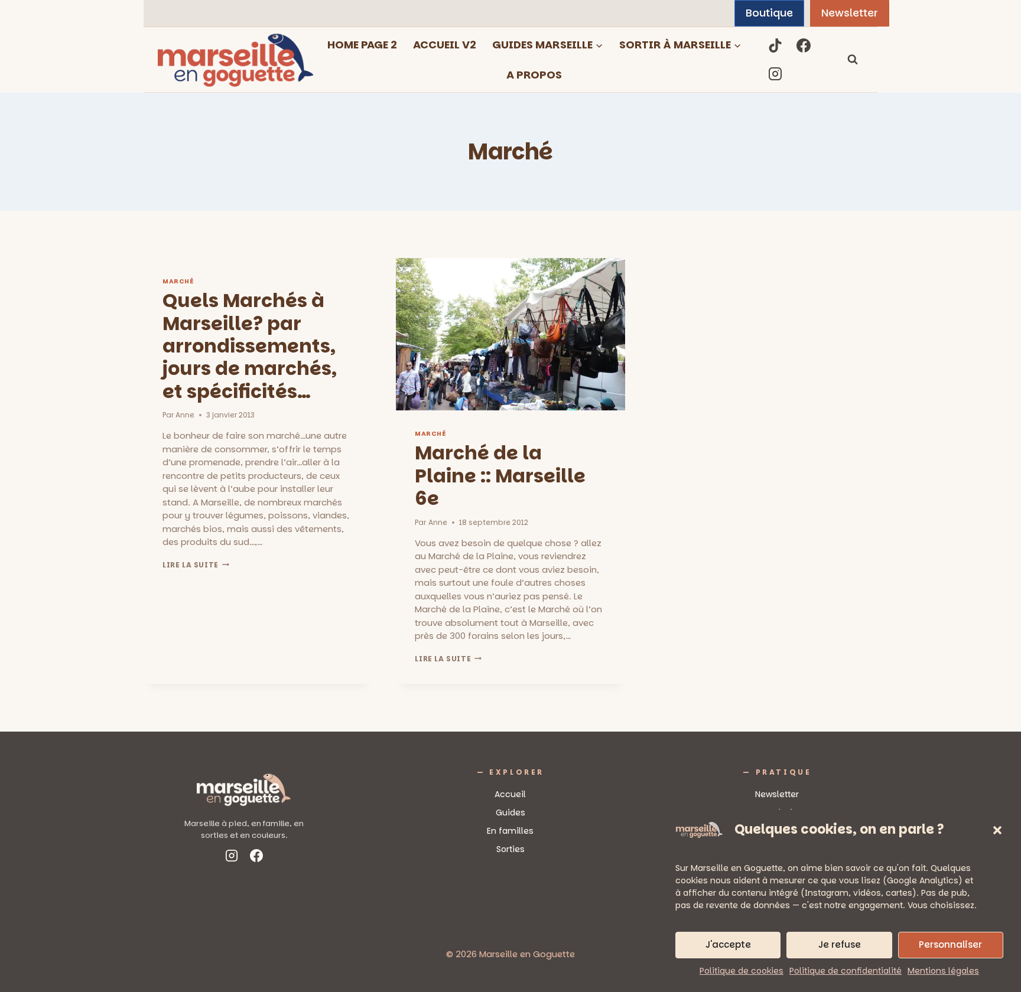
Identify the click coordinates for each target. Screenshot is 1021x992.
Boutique (769, 12)
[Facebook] (803, 45)
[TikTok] (775, 45)
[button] (997, 830)
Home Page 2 (362, 44)
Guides (510, 812)
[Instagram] (775, 74)
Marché (177, 281)
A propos (534, 74)
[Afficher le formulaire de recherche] (852, 59)
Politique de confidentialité (845, 971)
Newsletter (849, 12)
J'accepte (728, 944)
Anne (184, 415)
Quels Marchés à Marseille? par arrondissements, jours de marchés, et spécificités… (249, 345)
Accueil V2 (444, 44)
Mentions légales (943, 971)
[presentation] (510, 334)
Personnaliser (950, 944)
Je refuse (839, 944)
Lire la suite (195, 565)
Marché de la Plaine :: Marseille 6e (500, 475)
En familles (510, 831)
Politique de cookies (741, 971)
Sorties (510, 849)
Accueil (510, 794)
